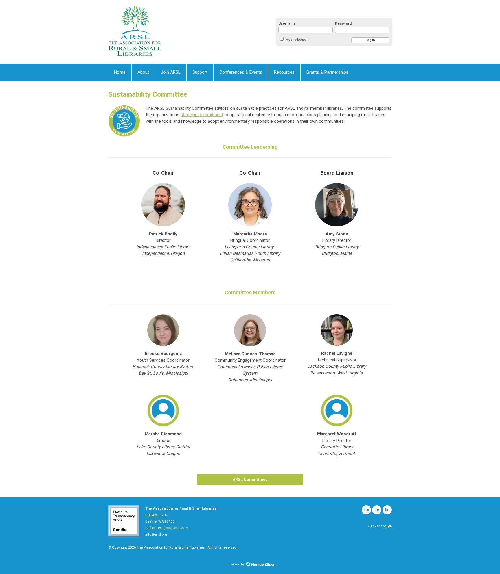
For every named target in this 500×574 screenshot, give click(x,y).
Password (343, 23)
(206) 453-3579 (176, 528)
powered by (236, 564)
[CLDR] (165, 32)
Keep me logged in (297, 39)
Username (287, 23)
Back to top (377, 526)
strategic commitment (202, 114)
